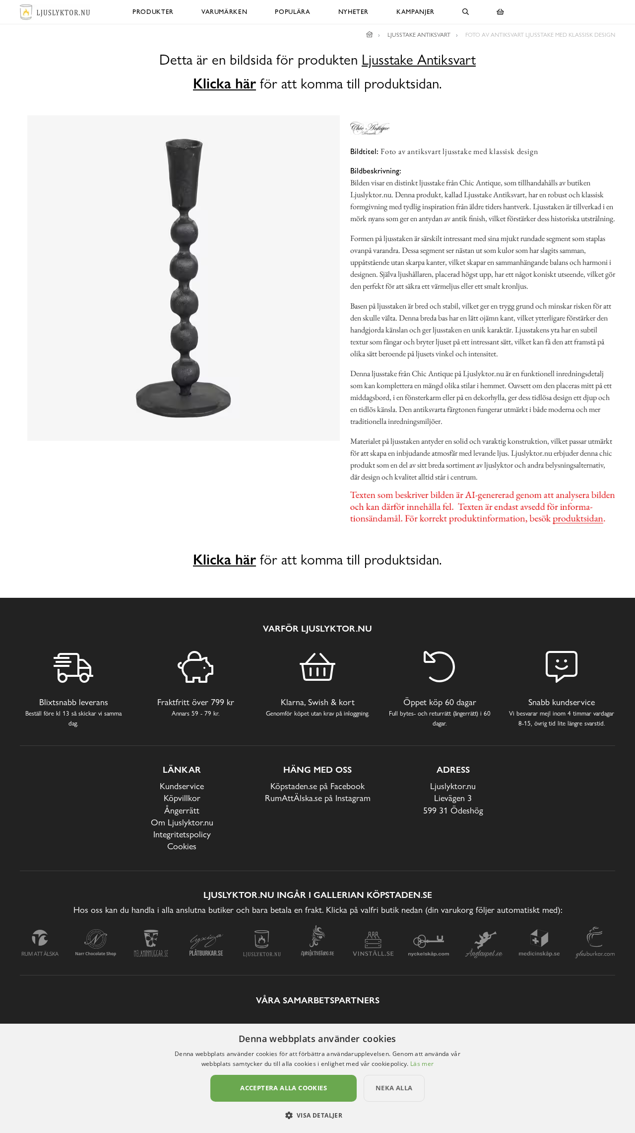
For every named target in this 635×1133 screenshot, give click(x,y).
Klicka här (224, 83)
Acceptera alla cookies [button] (283, 1087)
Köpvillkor (182, 798)
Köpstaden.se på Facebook (317, 786)
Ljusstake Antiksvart (419, 60)
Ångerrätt (181, 810)
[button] (318, 1115)
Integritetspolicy (182, 834)
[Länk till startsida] (369, 34)
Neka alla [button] (394, 1087)
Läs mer (422, 1063)
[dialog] (317, 1078)
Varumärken (224, 11)
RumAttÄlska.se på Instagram (318, 798)
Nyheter (353, 11)
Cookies (181, 846)
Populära (292, 11)
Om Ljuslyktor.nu (182, 822)
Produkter (153, 11)
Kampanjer (415, 11)
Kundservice (182, 786)
